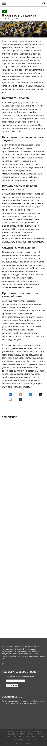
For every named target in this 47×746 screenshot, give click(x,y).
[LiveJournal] (20, 399)
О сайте (41, 737)
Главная (9, 731)
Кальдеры (10, 734)
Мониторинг (10, 737)
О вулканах (21, 731)
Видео (21, 737)
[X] (40, 394)
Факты (30, 734)
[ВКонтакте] (10, 394)
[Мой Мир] (30, 394)
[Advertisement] (23, 527)
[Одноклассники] (20, 394)
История (40, 734)
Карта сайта (19, 739)
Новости (21, 734)
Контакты (31, 739)
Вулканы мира (35, 731)
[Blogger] (10, 399)
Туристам (31, 737)
